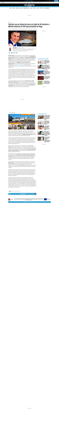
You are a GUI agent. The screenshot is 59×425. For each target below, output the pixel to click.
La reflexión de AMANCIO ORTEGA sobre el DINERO (11, 2)
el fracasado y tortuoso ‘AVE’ (18, 64)
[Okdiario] (29, 5)
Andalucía (17, 8)
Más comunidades (47, 8)
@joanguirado (19, 47)
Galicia (38, 8)
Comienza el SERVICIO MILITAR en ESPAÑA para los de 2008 (34, 2)
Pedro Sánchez (16, 191)
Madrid (11, 8)
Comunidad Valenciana (26, 8)
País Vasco (34, 8)
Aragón (31, 8)
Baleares (21, 8)
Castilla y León (42, 8)
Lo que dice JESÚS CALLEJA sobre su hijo (21, 2)
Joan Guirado (14, 47)
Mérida (13, 191)
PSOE (20, 191)
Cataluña (13, 8)
